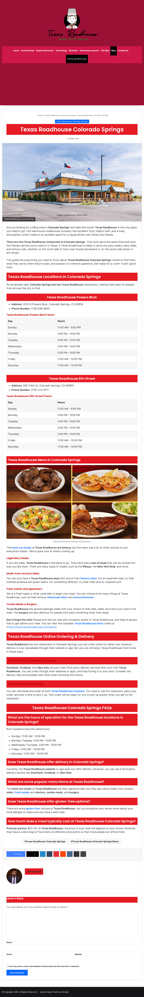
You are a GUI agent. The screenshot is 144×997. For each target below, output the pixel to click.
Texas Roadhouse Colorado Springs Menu (95, 841)
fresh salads (21, 792)
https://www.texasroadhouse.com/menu (31, 627)
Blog (113, 50)
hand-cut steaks (22, 547)
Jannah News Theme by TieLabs (54, 992)
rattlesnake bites (57, 597)
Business (73, 50)
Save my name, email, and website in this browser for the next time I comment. (44, 966)
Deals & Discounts (45, 50)
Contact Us (123, 50)
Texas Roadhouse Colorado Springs (60, 115)
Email (9, 954)
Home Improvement (89, 50)
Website (78, 954)
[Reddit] (63, 854)
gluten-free (33, 808)
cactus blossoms (83, 597)
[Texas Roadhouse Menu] (72, 23)
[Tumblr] (49, 854)
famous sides (88, 578)
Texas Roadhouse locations (68, 691)
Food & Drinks (27, 50)
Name (9, 942)
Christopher (34, 871)
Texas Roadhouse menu (89, 623)
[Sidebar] (58, 59)
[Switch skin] (62, 59)
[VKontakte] (70, 854)
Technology (61, 50)
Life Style (105, 50)
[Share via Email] (76, 854)
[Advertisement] (72, 84)
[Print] (83, 854)
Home (16, 50)
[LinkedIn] (43, 854)
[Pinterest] (56, 854)
